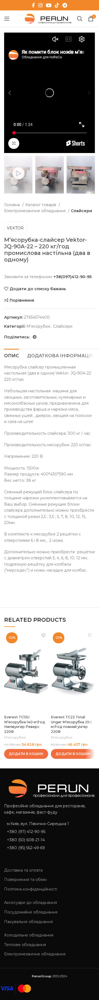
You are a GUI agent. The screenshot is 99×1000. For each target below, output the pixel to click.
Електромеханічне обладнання (35, 210)
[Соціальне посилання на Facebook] (33, 5)
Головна (12, 204)
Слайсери (81, 210)
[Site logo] (47, 18)
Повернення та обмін (25, 879)
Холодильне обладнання (28, 935)
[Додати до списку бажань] (43, 635)
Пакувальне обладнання (28, 921)
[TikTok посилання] (57, 5)
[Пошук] (79, 18)
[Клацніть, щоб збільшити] (13, 143)
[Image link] (49, 788)
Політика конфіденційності (30, 889)
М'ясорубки (38, 326)
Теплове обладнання (25, 944)
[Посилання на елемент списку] (49, 832)
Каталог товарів (41, 204)
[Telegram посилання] (65, 5)
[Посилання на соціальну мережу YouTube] (48, 5)
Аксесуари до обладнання (30, 902)
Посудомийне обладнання (30, 912)
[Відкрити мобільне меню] (6, 18)
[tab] (11, 355)
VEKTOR (15, 228)
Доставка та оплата (23, 870)
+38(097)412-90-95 (73, 276)
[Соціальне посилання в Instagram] (40, 5)
